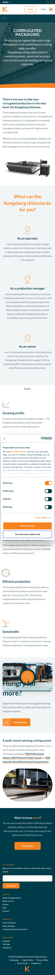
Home (5, 18)
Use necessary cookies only (27, 534)
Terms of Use (22, 963)
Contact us (27, 845)
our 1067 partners (18, 452)
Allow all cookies (27, 526)
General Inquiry (9, 922)
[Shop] (47, 2)
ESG (4, 907)
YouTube (6, 944)
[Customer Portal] (51, 2)
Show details (41, 517)
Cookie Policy (27, 960)
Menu (43, 9)
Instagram (7, 947)
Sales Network (9, 926)
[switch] (48, 491)
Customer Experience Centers (15, 929)
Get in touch (20, 722)
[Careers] (44, 2)
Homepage (14, 960)
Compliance (36, 963)
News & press (8, 901)
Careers (6, 911)
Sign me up (11, 885)
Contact (30, 9)
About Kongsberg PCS (12, 898)
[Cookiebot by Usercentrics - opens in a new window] (41, 438)
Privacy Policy (42, 960)
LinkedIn (6, 941)
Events (5, 904)
